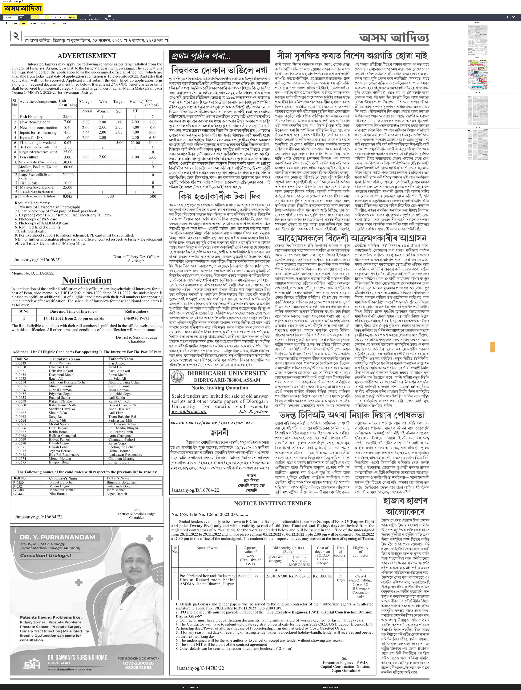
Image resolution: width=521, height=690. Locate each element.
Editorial (33, 23)
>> (65, 17)
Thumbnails (109, 19)
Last (72, 23)
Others (63, 23)
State (23, 23)
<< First (35, 17)
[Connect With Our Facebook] (507, 17)
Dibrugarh (44, 23)
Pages (493, 347)
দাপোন (54, 23)
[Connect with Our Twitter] (513, 17)
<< (42, 17)
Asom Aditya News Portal (90, 19)
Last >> (72, 17)
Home (14, 23)
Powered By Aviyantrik (330, 687)
